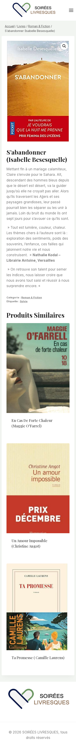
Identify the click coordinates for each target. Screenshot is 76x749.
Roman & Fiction (31, 297)
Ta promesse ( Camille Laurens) (38, 657)
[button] (64, 46)
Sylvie (24, 301)
